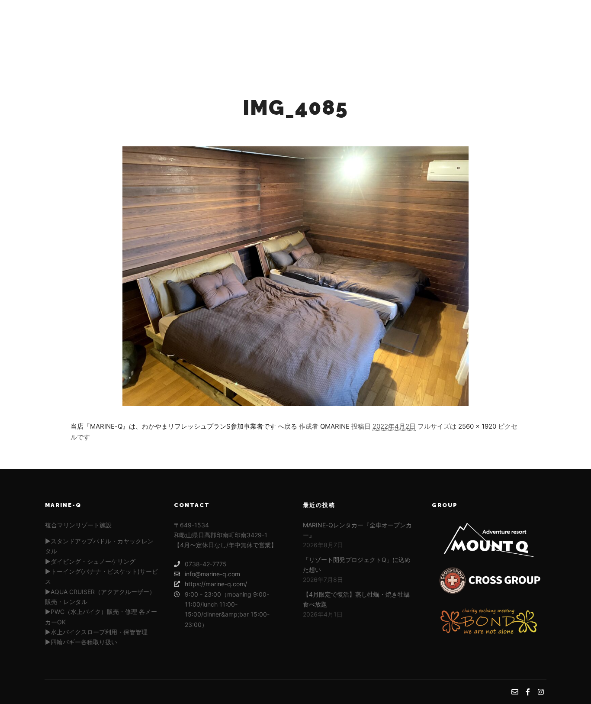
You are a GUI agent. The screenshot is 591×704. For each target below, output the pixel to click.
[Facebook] (527, 34)
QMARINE (335, 426)
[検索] (472, 34)
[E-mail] (514, 34)
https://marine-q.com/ (216, 584)
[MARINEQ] (92, 34)
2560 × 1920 (477, 426)
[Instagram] (540, 34)
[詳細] (488, 34)
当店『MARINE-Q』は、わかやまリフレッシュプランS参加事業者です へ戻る (184, 426)
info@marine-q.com (212, 574)
